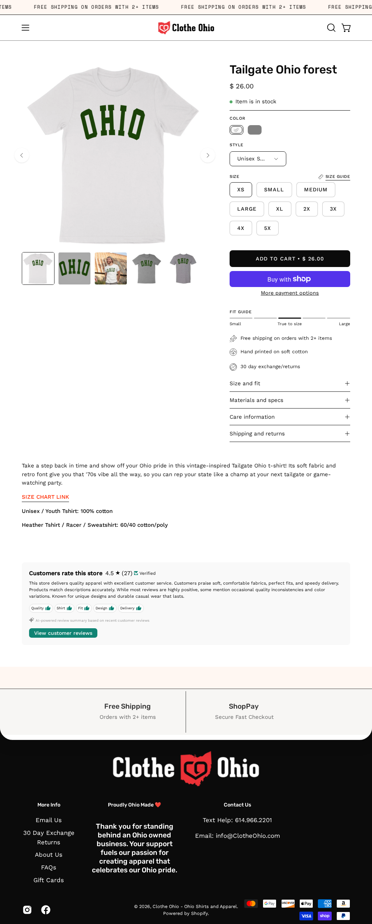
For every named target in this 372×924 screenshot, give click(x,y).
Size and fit (245, 383)
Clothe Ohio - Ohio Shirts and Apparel (195, 906)
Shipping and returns (257, 433)
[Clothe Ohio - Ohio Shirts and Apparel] (186, 27)
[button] (331, 28)
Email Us (49, 820)
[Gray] (255, 130)
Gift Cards (48, 880)
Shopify (199, 913)
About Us (48, 855)
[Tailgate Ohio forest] (38, 268)
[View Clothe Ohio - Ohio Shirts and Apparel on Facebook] (44, 909)
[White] (236, 130)
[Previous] (22, 155)
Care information (252, 417)
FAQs (48, 867)
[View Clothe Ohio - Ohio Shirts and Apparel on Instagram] (26, 909)
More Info (48, 805)
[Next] (208, 155)
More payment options (290, 293)
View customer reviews (63, 633)
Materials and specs (256, 400)
